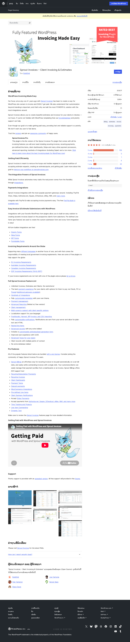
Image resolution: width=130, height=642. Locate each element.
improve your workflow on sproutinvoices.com (31, 170)
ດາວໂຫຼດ (118, 72)
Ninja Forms (15, 235)
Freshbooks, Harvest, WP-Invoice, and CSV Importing (31, 317)
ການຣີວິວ (25, 82)
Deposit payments (18, 386)
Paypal (13, 292)
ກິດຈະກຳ (80, 611)
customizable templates (24, 298)
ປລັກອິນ (33, 614)
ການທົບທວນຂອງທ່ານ (95, 168)
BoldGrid (26, 73)
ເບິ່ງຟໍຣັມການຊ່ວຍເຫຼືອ (95, 190)
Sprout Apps (53, 582)
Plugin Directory (13, 10)
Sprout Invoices (47, 101)
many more (61, 196)
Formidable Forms (17, 241)
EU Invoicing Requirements (21, 262)
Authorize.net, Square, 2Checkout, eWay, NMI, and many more (52, 401)
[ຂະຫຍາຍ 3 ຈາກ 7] (54, 493)
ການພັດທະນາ (50, 82)
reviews (18, 133)
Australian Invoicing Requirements (23, 265)
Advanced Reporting (19, 304)
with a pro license (53, 354)
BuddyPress (106, 618)
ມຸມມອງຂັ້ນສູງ (92, 132)
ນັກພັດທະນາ (58, 614)
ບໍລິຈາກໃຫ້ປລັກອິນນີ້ (94, 211)
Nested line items (17, 326)
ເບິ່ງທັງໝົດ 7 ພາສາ (116, 117)
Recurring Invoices (18, 377)
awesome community (38, 133)
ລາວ (29, 629)
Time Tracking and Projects (21, 404)
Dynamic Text (16, 411)
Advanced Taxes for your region (23, 338)
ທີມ (32, 611)
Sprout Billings (16, 362)
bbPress (104, 614)
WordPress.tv (59, 618)
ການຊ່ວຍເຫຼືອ (117, 82)
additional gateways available (28, 292)
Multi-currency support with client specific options (29, 310)
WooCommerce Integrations (21, 389)
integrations (18, 183)
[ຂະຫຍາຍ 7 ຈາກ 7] (79, 523)
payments (118, 126)
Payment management (19, 301)
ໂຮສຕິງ (10, 614)
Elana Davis (16, 587)
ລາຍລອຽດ (14, 82)
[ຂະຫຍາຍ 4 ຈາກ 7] (54, 511)
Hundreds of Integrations (20, 295)
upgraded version (41, 479)
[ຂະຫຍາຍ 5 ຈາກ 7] (79, 493)
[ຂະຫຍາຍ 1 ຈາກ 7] (29, 493)
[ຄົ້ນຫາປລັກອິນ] (30, 23)
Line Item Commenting (19, 408)
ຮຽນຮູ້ (56, 608)
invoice (119, 121)
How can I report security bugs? (20, 554)
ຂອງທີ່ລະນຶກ (82, 618)
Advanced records (18, 329)
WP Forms (15, 238)
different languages (28, 251)
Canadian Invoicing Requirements (23, 268)
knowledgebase (65, 118)
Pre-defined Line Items (19, 392)
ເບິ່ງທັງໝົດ (118, 168)
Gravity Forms (16, 232)
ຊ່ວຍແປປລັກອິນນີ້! (82, 16)
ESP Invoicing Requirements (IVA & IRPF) (26, 271)
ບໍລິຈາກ (81, 614)
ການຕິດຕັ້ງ (37, 82)
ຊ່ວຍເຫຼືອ (57, 611)
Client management (18, 307)
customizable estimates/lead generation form (36, 332)
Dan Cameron (17, 582)
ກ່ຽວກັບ (10, 608)
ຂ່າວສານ (11, 611)
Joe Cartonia (54, 577)
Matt (103, 611)
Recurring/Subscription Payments (23, 374)
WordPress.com (107, 608)
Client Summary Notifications (22, 395)
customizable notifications (25, 320)
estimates (112, 121)
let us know (71, 276)
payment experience (26, 289)
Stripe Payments (23, 398)
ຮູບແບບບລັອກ (35, 618)
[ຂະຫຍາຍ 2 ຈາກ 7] (29, 511)
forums (77, 479)
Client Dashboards (18, 380)
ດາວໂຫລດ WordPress (118, 3)
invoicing (110, 126)
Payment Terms (17, 383)
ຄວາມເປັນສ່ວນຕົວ (13, 618)
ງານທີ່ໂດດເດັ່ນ (35, 608)
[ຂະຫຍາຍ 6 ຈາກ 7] (79, 508)
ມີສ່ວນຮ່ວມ (81, 608)
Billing (105, 121)
